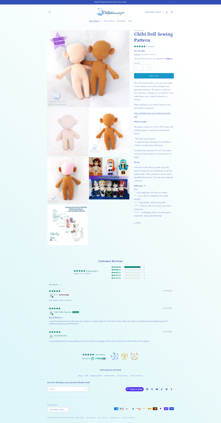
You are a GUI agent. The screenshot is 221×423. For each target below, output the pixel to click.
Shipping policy (115, 418)
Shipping (137, 54)
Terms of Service (136, 376)
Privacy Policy (122, 376)
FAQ (86, 376)
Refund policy (80, 418)
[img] (54, 291)
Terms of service (103, 418)
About (80, 376)
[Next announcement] (173, 2)
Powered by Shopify (67, 418)
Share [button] (138, 223)
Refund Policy (110, 376)
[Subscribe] (86, 389)
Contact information (128, 418)
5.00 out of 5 (92, 271)
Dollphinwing (57, 418)
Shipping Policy (96, 376)
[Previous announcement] (48, 2)
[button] (49, 12)
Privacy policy (91, 418)
